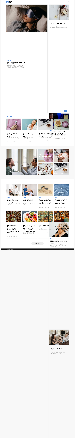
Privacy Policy (63, 249)
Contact (60, 249)
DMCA (67, 249)
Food (40, 166)
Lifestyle (9, 60)
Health (51, 130)
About (57, 249)
